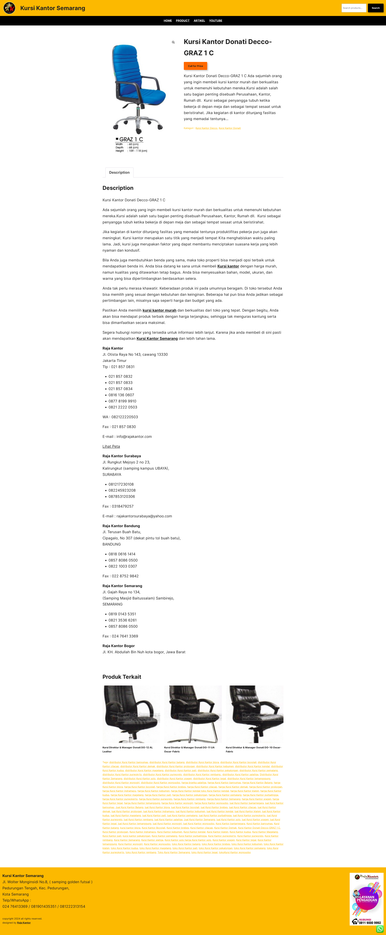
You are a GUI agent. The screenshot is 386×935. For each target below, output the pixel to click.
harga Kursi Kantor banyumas (224, 782)
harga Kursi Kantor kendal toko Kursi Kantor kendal (200, 790)
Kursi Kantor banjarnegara (230, 823)
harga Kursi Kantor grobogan (265, 786)
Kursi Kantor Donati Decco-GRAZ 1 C (259, 827)
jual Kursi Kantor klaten (248, 811)
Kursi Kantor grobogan (115, 831)
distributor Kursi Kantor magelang (144, 770)
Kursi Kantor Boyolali (153, 827)
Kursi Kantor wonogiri (130, 844)
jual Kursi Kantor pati (154, 815)
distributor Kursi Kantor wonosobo (160, 782)
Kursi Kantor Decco (206, 128)
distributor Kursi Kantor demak (137, 766)
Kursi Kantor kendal (195, 831)
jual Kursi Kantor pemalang (182, 815)
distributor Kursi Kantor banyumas (128, 762)
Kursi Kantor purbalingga (193, 835)
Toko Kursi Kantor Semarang (174, 852)
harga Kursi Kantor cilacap (202, 786)
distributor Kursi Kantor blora (202, 762)
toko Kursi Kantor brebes (216, 844)
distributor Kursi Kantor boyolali (238, 762)
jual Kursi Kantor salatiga (168, 819)
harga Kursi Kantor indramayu (119, 790)
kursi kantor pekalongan (136, 835)
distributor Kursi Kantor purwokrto (122, 774)
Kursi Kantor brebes (178, 827)
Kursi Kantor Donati (230, 128)
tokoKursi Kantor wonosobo (235, 852)
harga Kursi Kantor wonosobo (211, 803)
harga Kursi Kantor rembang (190, 798)
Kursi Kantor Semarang (52, 8)
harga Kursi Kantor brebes (171, 786)
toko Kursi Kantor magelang (155, 848)
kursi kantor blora (130, 827)
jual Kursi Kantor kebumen (190, 811)
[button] (173, 42)
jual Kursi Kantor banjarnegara (247, 803)
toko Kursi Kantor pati (184, 848)
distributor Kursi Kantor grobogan (176, 766)
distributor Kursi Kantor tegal (209, 778)
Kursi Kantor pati (112, 835)
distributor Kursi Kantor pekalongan (218, 770)
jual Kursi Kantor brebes (214, 807)
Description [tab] (119, 172)
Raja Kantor (24, 922)
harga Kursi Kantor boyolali (139, 786)
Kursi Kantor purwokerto (222, 835)
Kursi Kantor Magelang (265, 831)
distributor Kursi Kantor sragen (174, 778)
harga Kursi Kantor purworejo (155, 798)
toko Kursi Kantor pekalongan (216, 848)
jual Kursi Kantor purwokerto (249, 815)
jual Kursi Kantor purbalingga (215, 815)
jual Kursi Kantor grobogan (127, 811)
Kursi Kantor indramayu (143, 831)
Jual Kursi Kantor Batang (129, 807)
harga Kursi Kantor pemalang (225, 794)
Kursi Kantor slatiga (152, 839)
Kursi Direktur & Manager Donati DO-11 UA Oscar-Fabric (189, 749)
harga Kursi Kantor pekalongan (189, 794)
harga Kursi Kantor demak (233, 786)
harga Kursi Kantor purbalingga (260, 794)
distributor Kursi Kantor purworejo (162, 774)
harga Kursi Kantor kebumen (154, 790)
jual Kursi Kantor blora (157, 807)
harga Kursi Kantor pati (158, 794)
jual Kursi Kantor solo (228, 819)
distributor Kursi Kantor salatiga (240, 774)
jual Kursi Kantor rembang (138, 819)
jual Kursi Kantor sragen (255, 819)
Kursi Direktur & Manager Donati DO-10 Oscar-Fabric (253, 749)
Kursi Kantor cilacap (201, 827)
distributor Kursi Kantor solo (140, 778)
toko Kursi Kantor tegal (204, 852)
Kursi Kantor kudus (240, 831)
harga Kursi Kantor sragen (256, 798)
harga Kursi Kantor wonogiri (177, 803)
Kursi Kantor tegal (246, 839)
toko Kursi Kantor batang (186, 844)
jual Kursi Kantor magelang (126, 815)
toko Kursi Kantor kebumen (246, 844)
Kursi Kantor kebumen (169, 831)
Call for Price (195, 65)
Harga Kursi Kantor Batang (257, 782)
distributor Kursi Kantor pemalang (258, 770)
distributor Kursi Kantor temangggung (248, 778)
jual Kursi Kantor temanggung (134, 823)
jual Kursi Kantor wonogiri (167, 823)
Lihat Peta (111, 446)
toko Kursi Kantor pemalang (250, 848)
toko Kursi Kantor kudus (124, 848)
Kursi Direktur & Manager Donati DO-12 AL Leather (128, 749)
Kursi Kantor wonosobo (157, 844)
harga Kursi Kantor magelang (127, 794)
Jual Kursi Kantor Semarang (199, 819)
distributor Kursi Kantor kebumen (215, 766)
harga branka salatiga (194, 782)
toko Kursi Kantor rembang (141, 852)
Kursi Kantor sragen (224, 839)
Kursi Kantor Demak (225, 827)
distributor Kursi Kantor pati (180, 770)
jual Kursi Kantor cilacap (242, 807)
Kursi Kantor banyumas (260, 823)
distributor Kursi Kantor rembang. (202, 774)
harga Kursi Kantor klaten (244, 790)
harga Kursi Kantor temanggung (142, 803)
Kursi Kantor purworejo (250, 835)
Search (376, 7)
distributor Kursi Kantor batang (167, 762)
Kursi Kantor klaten (217, 831)
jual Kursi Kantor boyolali (185, 807)
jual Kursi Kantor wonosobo (198, 823)
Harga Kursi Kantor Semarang (223, 798)
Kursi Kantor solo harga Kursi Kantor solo (188, 839)
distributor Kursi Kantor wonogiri (121, 782)
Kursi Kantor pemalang (164, 835)
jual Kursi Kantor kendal (220, 811)
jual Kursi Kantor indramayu (158, 811)
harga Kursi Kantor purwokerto (120, 798)
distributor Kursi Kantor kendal (252, 766)
